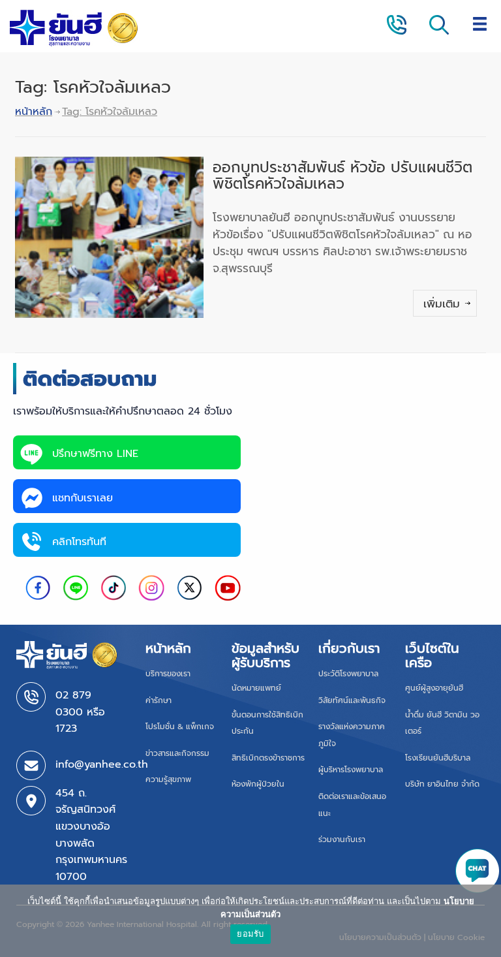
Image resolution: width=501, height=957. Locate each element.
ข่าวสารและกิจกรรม (177, 753)
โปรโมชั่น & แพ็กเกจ (179, 726)
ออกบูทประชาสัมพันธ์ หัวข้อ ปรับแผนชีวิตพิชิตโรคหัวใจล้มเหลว (342, 175)
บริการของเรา (167, 674)
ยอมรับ (250, 933)
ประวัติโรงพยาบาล (348, 674)
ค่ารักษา (158, 700)
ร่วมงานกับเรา (341, 839)
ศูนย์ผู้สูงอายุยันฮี (434, 688)
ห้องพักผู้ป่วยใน (258, 784)
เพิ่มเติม (441, 303)
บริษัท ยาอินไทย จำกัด (442, 784)
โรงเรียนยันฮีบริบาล (437, 758)
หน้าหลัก (33, 111)
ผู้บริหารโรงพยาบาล (350, 770)
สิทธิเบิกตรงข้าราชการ (268, 758)
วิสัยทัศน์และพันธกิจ (352, 700)
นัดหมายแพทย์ (256, 688)
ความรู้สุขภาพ (168, 779)
